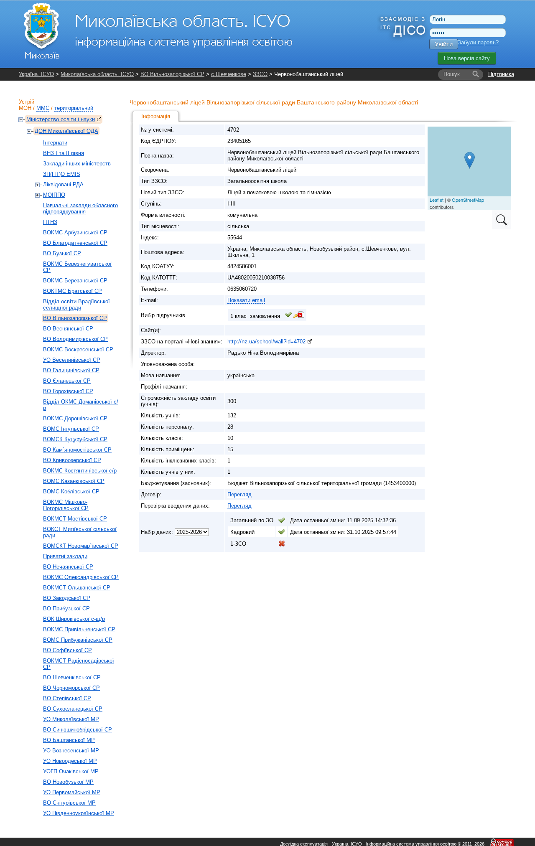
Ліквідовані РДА (63, 184)
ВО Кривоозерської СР (72, 460)
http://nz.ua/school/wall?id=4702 (266, 341)
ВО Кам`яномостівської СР (77, 450)
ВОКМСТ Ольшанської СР (76, 587)
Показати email (246, 300)
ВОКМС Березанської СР (75, 280)
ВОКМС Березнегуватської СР (77, 267)
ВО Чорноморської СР (71, 688)
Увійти (444, 44)
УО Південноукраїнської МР (78, 813)
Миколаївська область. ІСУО (97, 74)
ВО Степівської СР (67, 698)
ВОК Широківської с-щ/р (74, 619)
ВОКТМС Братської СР (72, 291)
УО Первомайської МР (71, 792)
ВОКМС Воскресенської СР (78, 349)
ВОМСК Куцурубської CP (75, 439)
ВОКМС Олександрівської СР (81, 577)
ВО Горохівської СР (68, 391)
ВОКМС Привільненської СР (79, 629)
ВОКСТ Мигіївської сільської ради (80, 532)
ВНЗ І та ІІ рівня (63, 153)
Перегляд (239, 494)
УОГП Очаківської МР (71, 771)
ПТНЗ (50, 222)
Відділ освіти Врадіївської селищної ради (76, 304)
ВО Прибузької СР (66, 608)
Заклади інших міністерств (77, 163)
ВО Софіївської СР (67, 650)
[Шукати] (475, 74)
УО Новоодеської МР (70, 761)
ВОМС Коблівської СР (71, 491)
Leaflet (436, 199)
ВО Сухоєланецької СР (72, 709)
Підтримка (501, 74)
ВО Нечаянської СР (68, 567)
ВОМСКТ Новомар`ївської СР (80, 546)
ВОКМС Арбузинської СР (75, 232)
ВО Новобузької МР (68, 782)
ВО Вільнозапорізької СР (172, 74)
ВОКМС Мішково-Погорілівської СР (66, 505)
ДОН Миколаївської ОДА (66, 131)
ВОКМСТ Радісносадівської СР (78, 664)
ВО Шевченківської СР (72, 677)
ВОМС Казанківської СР (73, 481)
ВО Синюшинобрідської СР (77, 730)
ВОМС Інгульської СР (71, 429)
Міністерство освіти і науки (60, 119)
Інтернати (55, 143)
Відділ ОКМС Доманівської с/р (80, 405)
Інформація (155, 116)
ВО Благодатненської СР (75, 243)
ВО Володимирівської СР (75, 339)
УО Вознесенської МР (71, 750)
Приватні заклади (65, 556)
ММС (42, 108)
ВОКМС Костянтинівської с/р (80, 470)
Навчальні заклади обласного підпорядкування (80, 208)
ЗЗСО (260, 74)
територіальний (73, 108)
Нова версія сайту (467, 58)
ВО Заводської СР (66, 598)
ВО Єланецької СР (67, 381)
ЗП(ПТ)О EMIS (61, 174)
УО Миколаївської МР (71, 719)
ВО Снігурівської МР (69, 803)
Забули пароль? (478, 42)
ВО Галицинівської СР (71, 370)
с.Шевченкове (228, 74)
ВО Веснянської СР (68, 328)
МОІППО (54, 195)
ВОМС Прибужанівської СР (77, 640)
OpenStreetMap (468, 199)
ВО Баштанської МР (69, 740)
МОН (25, 108)
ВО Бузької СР (62, 253)
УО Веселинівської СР (71, 360)
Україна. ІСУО (36, 74)
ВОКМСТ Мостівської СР (75, 519)
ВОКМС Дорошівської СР (75, 418)
